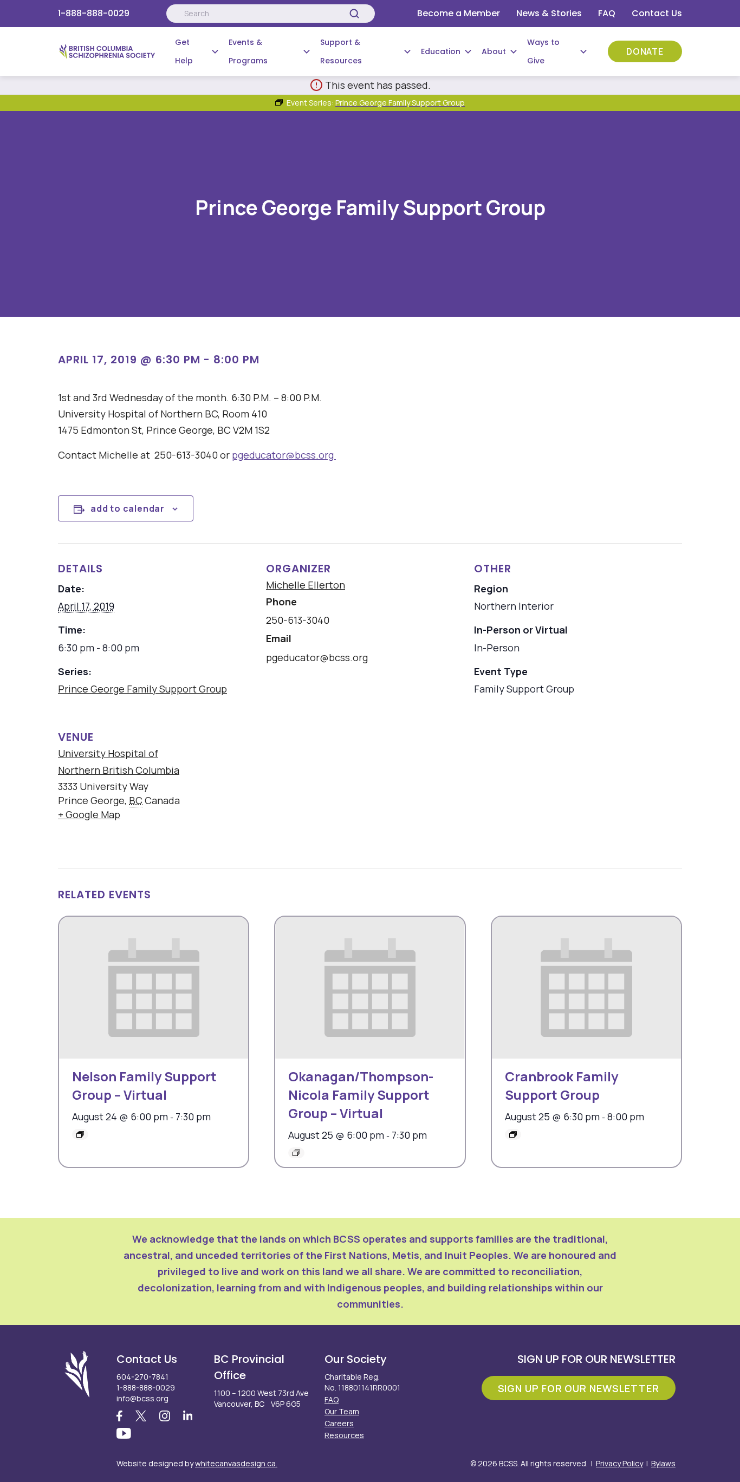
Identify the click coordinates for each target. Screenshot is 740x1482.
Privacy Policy (619, 1463)
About (494, 51)
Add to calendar (127, 508)
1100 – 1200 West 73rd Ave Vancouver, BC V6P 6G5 (261, 1398)
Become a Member (458, 13)
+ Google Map (89, 814)
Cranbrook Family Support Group (561, 1085)
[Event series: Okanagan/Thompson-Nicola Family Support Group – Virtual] (296, 1153)
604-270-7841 (142, 1377)
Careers (339, 1423)
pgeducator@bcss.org (284, 454)
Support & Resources (341, 51)
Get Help (184, 51)
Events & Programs (248, 51)
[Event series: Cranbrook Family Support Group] (513, 1134)
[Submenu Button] (215, 51)
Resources (344, 1435)
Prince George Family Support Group (142, 688)
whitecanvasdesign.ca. (236, 1463)
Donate (645, 51)
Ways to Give (543, 51)
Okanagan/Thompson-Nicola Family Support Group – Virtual (360, 1094)
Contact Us (657, 13)
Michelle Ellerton (305, 584)
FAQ (606, 13)
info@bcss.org (142, 1398)
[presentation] (153, 988)
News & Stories (549, 13)
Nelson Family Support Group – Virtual (144, 1085)
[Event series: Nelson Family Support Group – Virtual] (80, 1134)
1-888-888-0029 (93, 13)
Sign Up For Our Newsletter (578, 1388)
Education (440, 51)
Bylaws (663, 1463)
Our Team (341, 1411)
